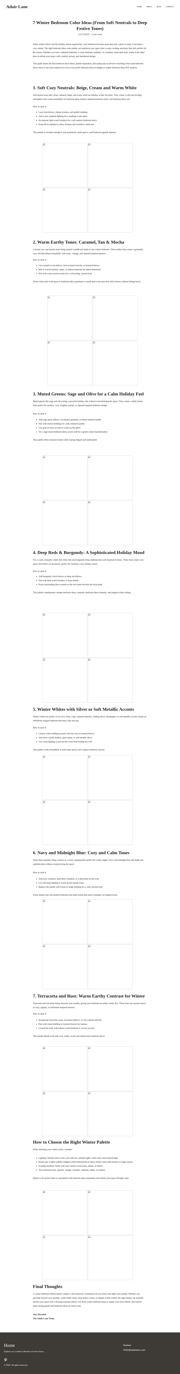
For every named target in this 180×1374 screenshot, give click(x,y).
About (149, 7)
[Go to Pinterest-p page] (5, 1360)
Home (139, 7)
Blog (159, 7)
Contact (170, 7)
